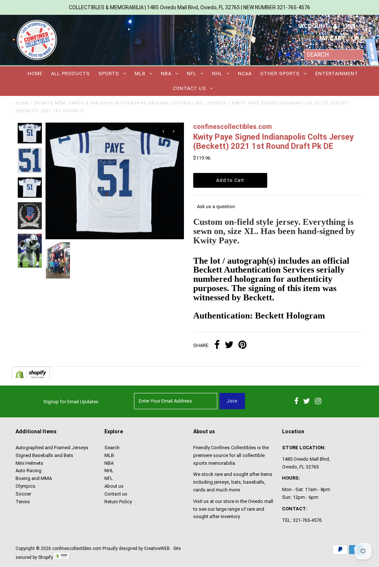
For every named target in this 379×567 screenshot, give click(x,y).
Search (112, 447)
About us (114, 486)
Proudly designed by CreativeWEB (136, 548)
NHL (217, 73)
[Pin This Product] (242, 345)
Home (35, 73)
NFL (192, 73)
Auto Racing (28, 470)
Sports (108, 73)
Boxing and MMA (34, 478)
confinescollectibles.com (76, 548)
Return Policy (118, 501)
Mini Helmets (29, 463)
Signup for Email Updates (70, 401)
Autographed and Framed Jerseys (52, 447)
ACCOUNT (315, 26)
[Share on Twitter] (229, 345)
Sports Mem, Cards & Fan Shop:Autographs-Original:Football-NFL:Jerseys (130, 103)
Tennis (23, 501)
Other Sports (280, 73)
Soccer (23, 494)
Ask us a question (216, 206)
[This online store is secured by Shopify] (61, 557)
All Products (70, 73)
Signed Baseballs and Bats (44, 455)
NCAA (245, 73)
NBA (166, 73)
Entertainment (336, 73)
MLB (140, 73)
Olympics (26, 486)
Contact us (189, 88)
